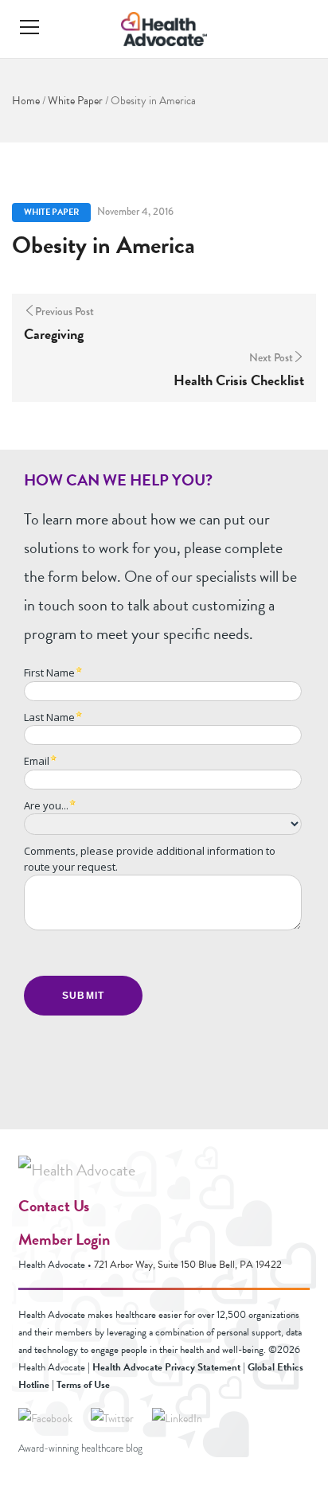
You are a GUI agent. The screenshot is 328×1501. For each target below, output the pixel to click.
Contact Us (53, 1206)
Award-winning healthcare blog (80, 1448)
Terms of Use (83, 1385)
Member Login (64, 1239)
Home (26, 100)
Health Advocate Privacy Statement (166, 1367)
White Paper (75, 100)
